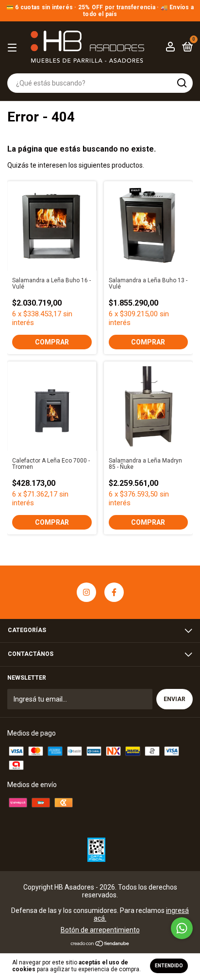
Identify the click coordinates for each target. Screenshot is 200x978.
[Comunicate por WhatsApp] (182, 928)
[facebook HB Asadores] (114, 592)
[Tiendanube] (100, 944)
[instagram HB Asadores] (86, 592)
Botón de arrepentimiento (100, 930)
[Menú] (13, 48)
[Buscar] (181, 83)
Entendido (169, 965)
